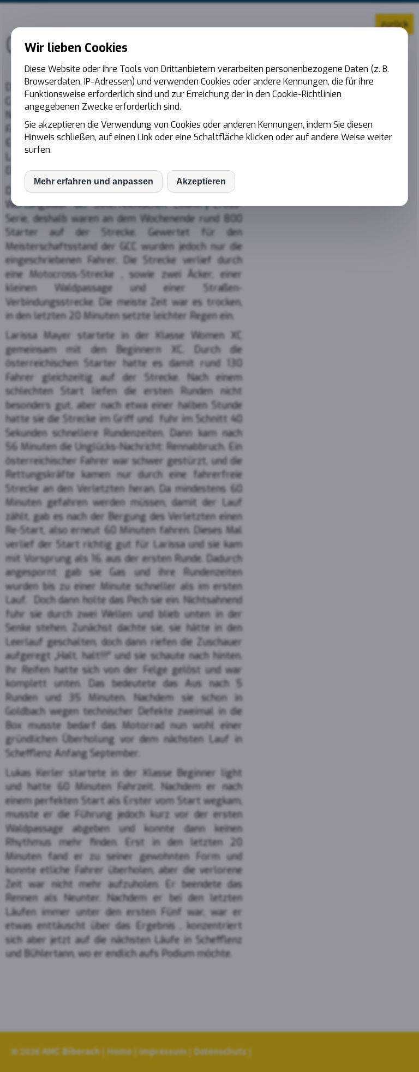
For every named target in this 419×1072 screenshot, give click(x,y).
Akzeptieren (201, 181)
